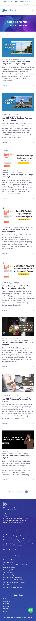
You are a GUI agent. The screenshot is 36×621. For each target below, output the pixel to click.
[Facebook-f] (29, 4)
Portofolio (6, 606)
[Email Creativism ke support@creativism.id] (16, 2)
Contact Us (6, 601)
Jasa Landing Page (9, 575)
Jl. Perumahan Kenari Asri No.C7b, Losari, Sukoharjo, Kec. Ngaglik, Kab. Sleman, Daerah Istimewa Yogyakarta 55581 (16, 520)
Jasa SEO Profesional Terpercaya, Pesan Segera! (17, 400)
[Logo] (9, 10)
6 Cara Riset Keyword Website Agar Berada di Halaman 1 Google (16, 287)
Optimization (11, 116)
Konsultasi (6, 608)
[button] (33, 10)
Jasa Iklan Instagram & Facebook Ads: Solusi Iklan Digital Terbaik (16, 566)
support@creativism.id (24, 1)
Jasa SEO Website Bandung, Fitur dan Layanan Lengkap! (17, 119)
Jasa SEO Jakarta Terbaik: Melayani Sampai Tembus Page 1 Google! (16, 62)
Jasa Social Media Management (12, 587)
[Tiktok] (32, 4)
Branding (4, 340)
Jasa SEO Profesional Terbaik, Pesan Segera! (16, 456)
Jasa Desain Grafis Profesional (12, 560)
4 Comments (19, 284)
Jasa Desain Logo (8, 562)
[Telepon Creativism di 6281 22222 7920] (1, 2)
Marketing (4, 116)
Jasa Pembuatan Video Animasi (12, 577)
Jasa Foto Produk (8, 572)
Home (10, 25)
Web (25, 59)
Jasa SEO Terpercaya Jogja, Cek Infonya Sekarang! (17, 175)
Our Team (6, 603)
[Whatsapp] (24, 4)
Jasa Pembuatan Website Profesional (14, 582)
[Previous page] (9, 491)
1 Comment (19, 172)
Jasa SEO (6, 585)
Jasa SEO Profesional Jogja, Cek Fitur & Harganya (17, 343)
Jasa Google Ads (8, 570)
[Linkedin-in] (34, 4)
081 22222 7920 (9, 508)
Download (6, 611)
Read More (5, 85)
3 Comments (25, 340)
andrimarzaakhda (15, 59)
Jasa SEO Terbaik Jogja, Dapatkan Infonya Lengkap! (15, 230)
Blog (4, 599)
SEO (21, 59)
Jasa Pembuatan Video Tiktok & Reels (14, 580)
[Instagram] (27, 4)
